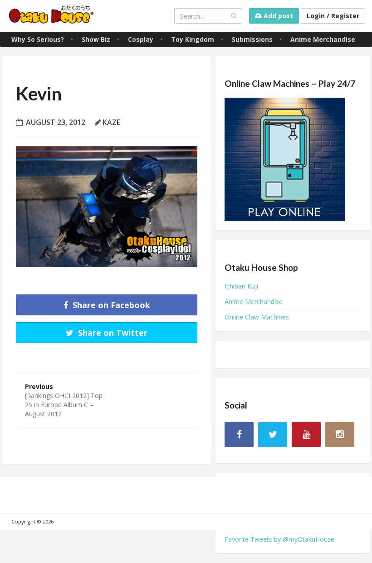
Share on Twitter (111, 332)
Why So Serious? (37, 39)
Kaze (111, 122)
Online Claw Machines (257, 317)
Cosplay (140, 39)
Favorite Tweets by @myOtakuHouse (279, 539)
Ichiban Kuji (241, 286)
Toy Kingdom (192, 39)
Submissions (252, 39)
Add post (277, 15)
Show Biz (96, 39)
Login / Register (333, 15)
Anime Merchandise (322, 39)
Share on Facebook (110, 304)
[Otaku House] (52, 16)
